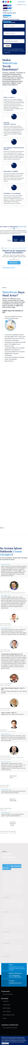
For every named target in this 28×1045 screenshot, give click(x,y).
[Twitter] (6, 2)
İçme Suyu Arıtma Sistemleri (16, 240)
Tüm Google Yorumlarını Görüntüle (11, 867)
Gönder (8, 45)
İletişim (4, 1018)
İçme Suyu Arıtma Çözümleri (10, 1027)
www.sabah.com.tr (5, 564)
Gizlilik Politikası (7, 1008)
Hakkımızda (6, 1001)
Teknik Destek (6, 1004)
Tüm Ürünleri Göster (9, 240)
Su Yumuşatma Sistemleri (22, 240)
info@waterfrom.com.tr (21, 4)
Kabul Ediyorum (5, 1043)
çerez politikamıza (12, 1042)
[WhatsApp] (11, 2)
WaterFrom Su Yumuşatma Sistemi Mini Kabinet (14, 251)
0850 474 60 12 (16, 975)
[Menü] (25, 7)
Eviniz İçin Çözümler (8, 994)
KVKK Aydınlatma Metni (9, 1015)
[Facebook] (3, 2)
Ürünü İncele (13, 263)
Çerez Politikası (6, 1011)
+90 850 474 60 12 (21, 2)
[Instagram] (8, 2)
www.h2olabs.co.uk (6, 734)
